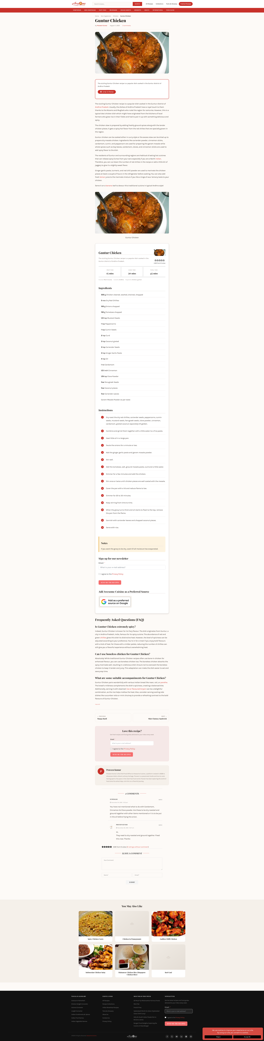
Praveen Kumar (102, 25)
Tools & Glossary (171, 4)
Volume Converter (77, 1007)
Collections (159, 4)
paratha (163, 682)
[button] (155, 260)
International (158, 10)
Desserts (137, 10)
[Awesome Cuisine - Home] (80, 4)
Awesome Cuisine (91, 1035)
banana (109, 185)
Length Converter (76, 1011)
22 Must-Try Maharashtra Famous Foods (147, 1000)
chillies (103, 637)
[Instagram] (186, 1036)
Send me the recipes (110, 582)
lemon (102, 177)
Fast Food (102, 10)
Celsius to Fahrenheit (78, 1000)
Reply (160, 799)
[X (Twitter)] (172, 1036)
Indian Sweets (125, 10)
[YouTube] (176, 1036)
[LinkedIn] (181, 1036)
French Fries (137, 1007)
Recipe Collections (108, 1004)
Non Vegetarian (90, 10)
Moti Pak (136, 1004)
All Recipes (149, 4)
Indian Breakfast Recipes (111, 1007)
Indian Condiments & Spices (80, 1014)
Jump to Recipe (108, 92)
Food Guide (170, 10)
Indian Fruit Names (77, 1018)
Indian (158, 159)
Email (101, 563)
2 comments (127, 25)
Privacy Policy (117, 574)
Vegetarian (77, 10)
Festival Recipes (185, 4)
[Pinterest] (191, 1036)
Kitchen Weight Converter (79, 1004)
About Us (105, 1014)
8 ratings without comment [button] (137, 847)
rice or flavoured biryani (136, 689)
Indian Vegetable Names (79, 1021)
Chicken (115, 16)
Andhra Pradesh (102, 107)
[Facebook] (167, 1036)
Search (137, 4)
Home (97, 16)
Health (146, 10)
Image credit (97, 704)
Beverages (113, 10)
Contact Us (106, 1018)
